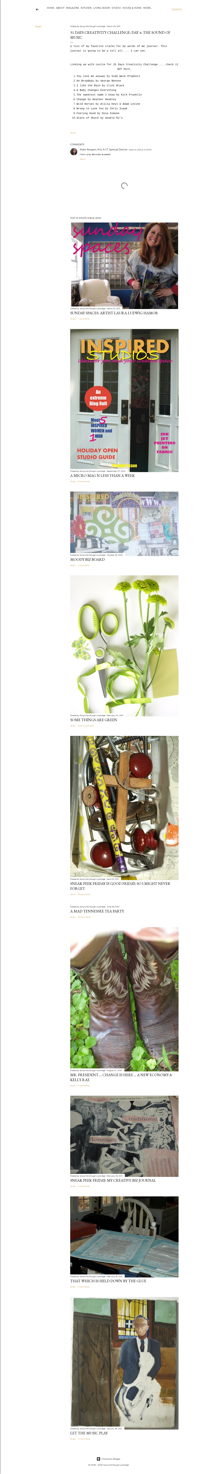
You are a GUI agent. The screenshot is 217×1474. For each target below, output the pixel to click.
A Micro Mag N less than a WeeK (102, 475)
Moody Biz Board (87, 559)
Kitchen (86, 8)
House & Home (132, 8)
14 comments (84, 1439)
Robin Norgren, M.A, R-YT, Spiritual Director (104, 149)
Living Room (101, 8)
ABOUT (60, 8)
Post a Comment (86, 725)
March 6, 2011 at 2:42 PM (140, 149)
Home (50, 8)
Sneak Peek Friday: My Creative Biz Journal (113, 1180)
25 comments (84, 917)
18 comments (84, 894)
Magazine (72, 8)
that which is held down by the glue (108, 1280)
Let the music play (89, 1433)
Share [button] (38, 26)
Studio (116, 8)
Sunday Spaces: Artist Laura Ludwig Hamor (114, 312)
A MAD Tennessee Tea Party (97, 911)
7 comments (83, 319)
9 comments (83, 1085)
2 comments (83, 565)
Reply (83, 159)
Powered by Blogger (111, 1459)
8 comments (84, 481)
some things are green (93, 719)
